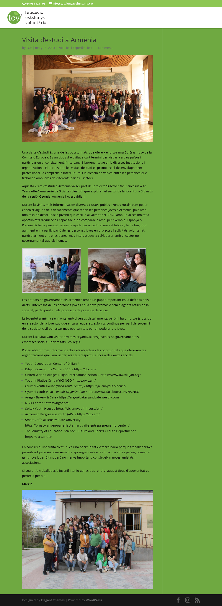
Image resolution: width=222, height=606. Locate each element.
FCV (29, 48)
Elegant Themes (53, 600)
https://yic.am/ (85, 380)
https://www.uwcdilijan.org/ (120, 375)
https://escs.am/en (39, 437)
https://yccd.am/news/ (96, 363)
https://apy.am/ (88, 414)
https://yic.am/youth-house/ (106, 386)
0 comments (104, 48)
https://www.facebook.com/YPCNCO (113, 392)
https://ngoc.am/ (58, 403)
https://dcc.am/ (85, 369)
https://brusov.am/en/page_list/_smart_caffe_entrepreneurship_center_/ (77, 425)
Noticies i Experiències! (75, 48)
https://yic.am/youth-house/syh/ (79, 408)
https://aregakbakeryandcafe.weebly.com (89, 397)
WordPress (94, 600)
